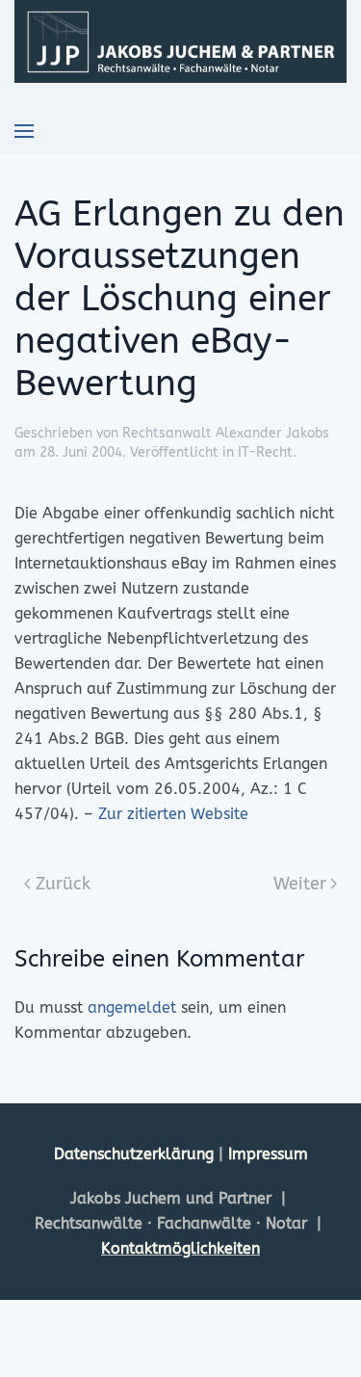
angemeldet (132, 1007)
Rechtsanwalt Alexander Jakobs (225, 433)
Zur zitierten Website (173, 814)
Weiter (299, 883)
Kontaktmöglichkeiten (180, 1248)
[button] (24, 131)
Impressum (268, 1154)
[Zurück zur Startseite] (180, 41)
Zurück (63, 883)
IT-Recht (265, 452)
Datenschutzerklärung (136, 1154)
